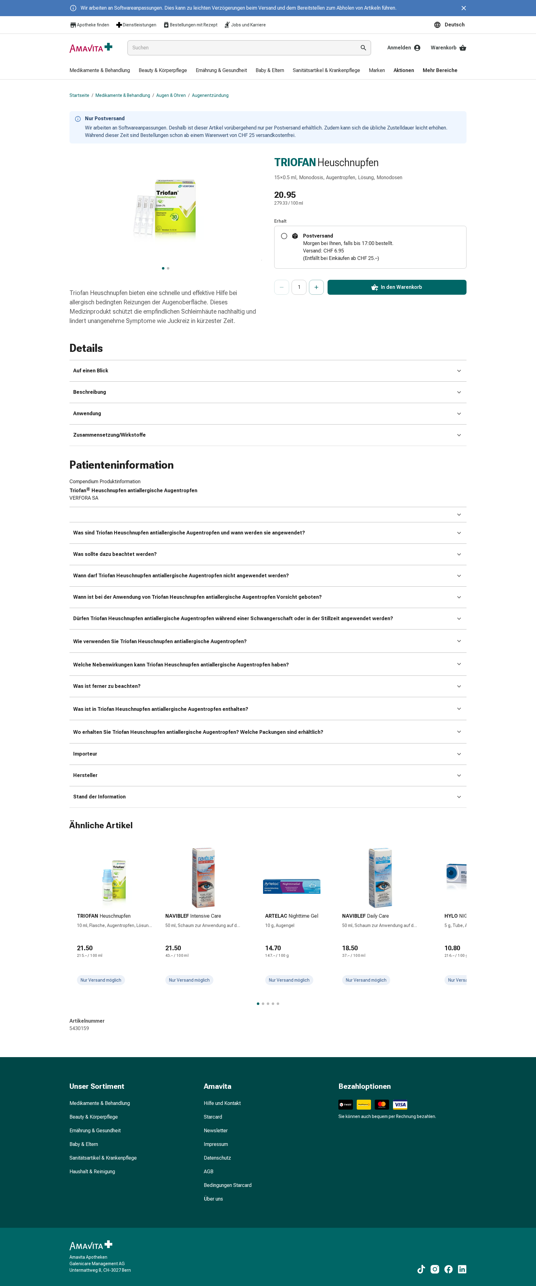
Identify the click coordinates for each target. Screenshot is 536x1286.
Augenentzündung (210, 95)
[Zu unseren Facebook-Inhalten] (448, 1269)
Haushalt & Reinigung (92, 1172)
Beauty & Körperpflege (93, 1117)
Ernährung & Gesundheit (95, 1131)
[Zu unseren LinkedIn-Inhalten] (462, 1269)
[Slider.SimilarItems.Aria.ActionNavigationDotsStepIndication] (258, 1003)
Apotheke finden (93, 24)
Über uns (213, 1199)
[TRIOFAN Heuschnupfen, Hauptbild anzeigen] (163, 268)
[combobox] (240, 47)
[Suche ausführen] (363, 47)
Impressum (216, 1144)
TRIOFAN (295, 162)
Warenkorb (444, 48)
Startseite (79, 95)
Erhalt (280, 221)
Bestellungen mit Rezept (193, 24)
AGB (208, 1172)
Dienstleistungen (139, 24)
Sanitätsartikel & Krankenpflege (103, 1158)
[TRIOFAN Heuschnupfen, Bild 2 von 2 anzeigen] (168, 268)
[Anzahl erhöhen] (316, 287)
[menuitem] (99, 71)
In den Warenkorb (401, 287)
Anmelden (399, 48)
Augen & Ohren (171, 95)
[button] (450, 25)
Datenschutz (217, 1158)
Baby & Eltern (83, 1144)
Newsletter (216, 1131)
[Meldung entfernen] (463, 8)
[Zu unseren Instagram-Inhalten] (435, 1269)
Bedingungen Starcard (228, 1185)
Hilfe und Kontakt (222, 1103)
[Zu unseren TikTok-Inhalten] (421, 1269)
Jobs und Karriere (248, 24)
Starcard (213, 1117)
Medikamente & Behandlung (123, 95)
